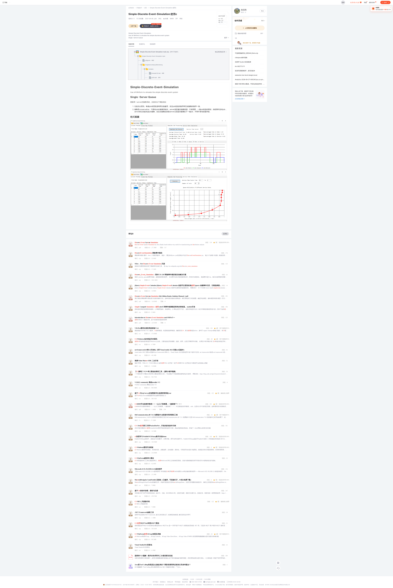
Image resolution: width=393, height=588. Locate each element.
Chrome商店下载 (220, 584)
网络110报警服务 (197, 584)
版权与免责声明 (238, 584)
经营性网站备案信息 (158, 584)
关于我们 (155, 582)
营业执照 (261, 584)
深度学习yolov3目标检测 (243, 62)
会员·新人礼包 (355, 2)
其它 (145, 8)
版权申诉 (246, 584)
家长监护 (188, 584)
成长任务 (372, 2)
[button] (226, 38)
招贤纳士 (163, 582)
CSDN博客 (207, 579)
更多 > (263, 20)
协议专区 (185, 582)
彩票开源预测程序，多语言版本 (245, 71)
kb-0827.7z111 (240, 66)
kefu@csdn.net (210, 582)
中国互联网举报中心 (208, 584)
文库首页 (131, 8)
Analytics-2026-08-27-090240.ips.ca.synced (249, 79)
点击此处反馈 (239, 99)
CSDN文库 (199, 579)
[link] (131, 8)
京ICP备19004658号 (128, 584)
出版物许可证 (254, 584)
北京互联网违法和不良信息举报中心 (175, 584)
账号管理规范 (229, 584)
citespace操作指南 (241, 57)
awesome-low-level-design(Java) (246, 75)
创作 (385, 2)
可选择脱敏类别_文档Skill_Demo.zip (246, 53)
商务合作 (170, 582)
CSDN (192, 579)
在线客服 (222, 582)
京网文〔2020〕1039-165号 (144, 584)
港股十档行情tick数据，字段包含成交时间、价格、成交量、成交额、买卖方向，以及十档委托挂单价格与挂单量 (249, 84)
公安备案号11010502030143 (113, 584)
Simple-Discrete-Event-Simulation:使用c (152, 14)
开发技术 (139, 8)
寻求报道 (177, 582)
